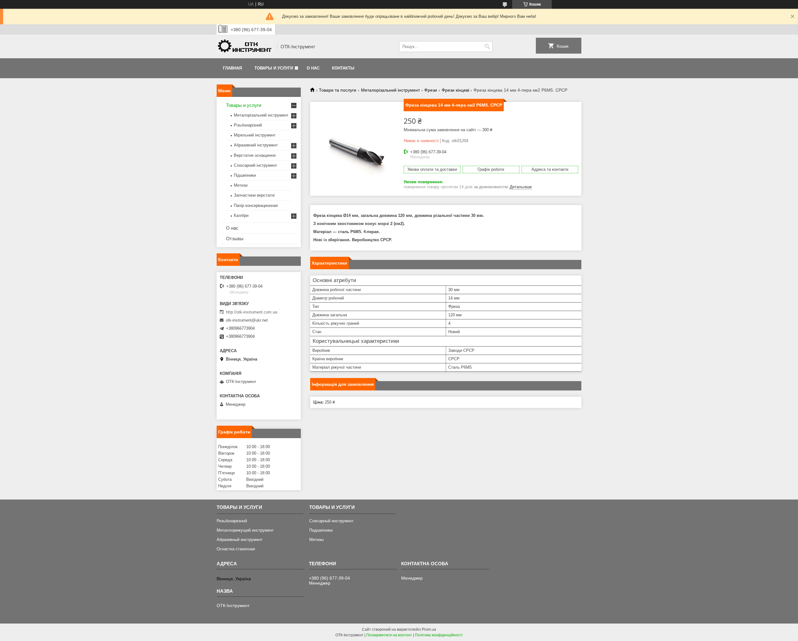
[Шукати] (487, 46)
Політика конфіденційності (439, 635)
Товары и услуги (273, 68)
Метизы (316, 539)
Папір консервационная (256, 205)
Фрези (430, 90)
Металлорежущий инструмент (245, 530)
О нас (313, 68)
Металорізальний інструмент (390, 90)
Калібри (241, 215)
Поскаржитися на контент (389, 635)
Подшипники (321, 530)
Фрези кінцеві (455, 90)
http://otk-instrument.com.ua (251, 312)
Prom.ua (429, 629)
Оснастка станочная (236, 549)
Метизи (241, 185)
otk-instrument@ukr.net (247, 320)
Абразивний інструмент (256, 145)
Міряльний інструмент (255, 135)
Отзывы (234, 238)
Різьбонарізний (248, 125)
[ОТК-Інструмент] (245, 46)
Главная (232, 68)
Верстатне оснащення (255, 155)
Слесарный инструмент (331, 521)
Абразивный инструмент (239, 539)
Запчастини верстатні (254, 195)
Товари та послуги (337, 90)
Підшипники (245, 175)
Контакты (343, 68)
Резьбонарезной (232, 521)
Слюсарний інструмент (255, 165)
